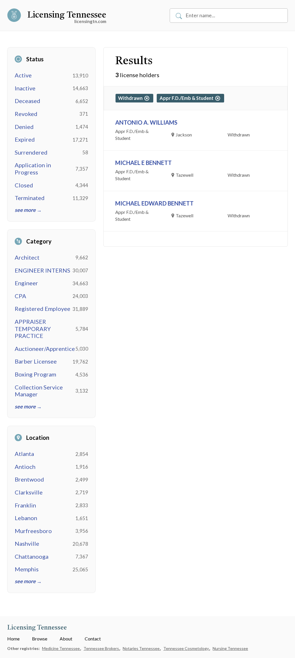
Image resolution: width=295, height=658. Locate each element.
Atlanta (24, 453)
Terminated (30, 197)
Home (13, 638)
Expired (25, 139)
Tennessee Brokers (102, 648)
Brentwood (29, 479)
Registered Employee (42, 308)
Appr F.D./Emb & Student (187, 98)
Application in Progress (33, 168)
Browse (39, 638)
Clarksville (29, 492)
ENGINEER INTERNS (42, 270)
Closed (24, 185)
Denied (24, 126)
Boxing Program (35, 374)
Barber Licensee (36, 361)
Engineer (26, 282)
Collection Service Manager (39, 391)
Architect (27, 257)
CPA (20, 295)
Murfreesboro (33, 530)
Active (23, 75)
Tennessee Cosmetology (186, 648)
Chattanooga (31, 556)
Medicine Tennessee (61, 648)
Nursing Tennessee (230, 648)
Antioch (25, 466)
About (66, 638)
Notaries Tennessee (141, 648)
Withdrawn (131, 98)
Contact (93, 638)
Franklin (25, 505)
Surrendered (31, 152)
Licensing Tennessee (66, 15)
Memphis (27, 569)
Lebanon (26, 517)
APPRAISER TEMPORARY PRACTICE (33, 328)
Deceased (27, 100)
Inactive (25, 88)
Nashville (27, 543)
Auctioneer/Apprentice (45, 348)
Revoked (26, 113)
